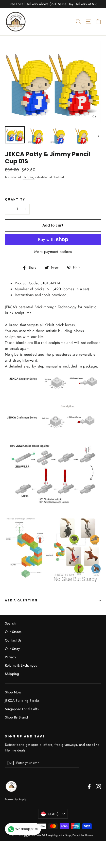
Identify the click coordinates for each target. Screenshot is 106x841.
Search (10, 623)
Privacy (10, 657)
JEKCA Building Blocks (22, 700)
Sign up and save (25, 736)
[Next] (98, 136)
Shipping (29, 177)
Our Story (12, 648)
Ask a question (21, 600)
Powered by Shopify (16, 799)
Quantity (15, 199)
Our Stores (13, 631)
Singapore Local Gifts (22, 708)
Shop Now (13, 692)
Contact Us (13, 640)
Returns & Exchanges (21, 665)
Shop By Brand (16, 717)
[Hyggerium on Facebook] (89, 786)
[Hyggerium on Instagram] (98, 786)
